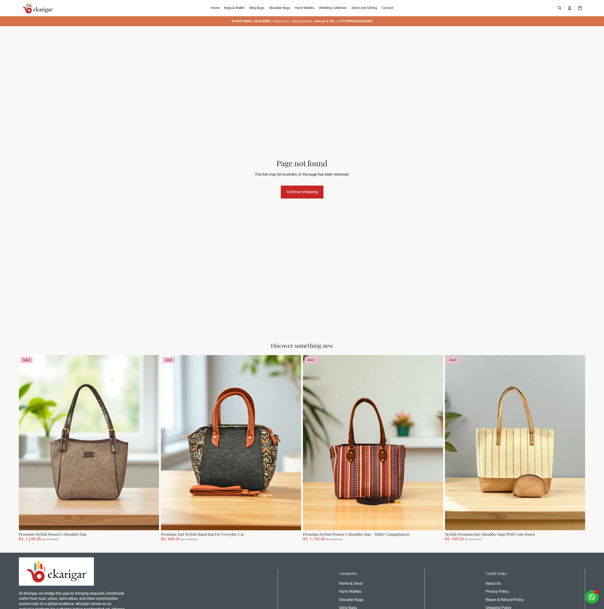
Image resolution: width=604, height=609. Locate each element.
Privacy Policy (497, 591)
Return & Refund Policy (505, 599)
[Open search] (559, 8)
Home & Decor (351, 583)
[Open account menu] (569, 8)
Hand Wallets (350, 591)
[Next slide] (152, 442)
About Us (493, 583)
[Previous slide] (26, 442)
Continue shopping (302, 192)
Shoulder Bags (351, 599)
